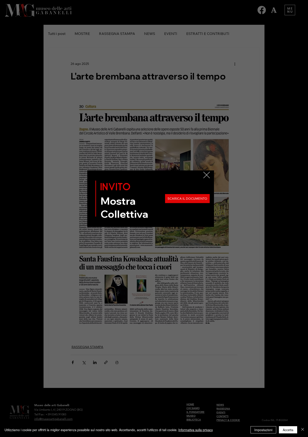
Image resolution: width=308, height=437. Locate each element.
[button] (206, 175)
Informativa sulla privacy (195, 430)
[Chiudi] (302, 429)
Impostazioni (263, 430)
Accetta (288, 430)
